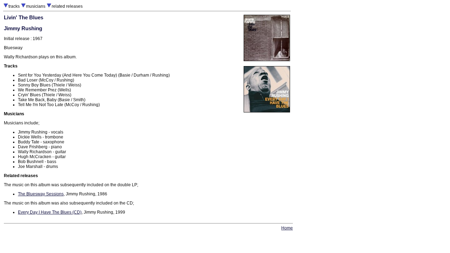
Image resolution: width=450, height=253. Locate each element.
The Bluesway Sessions (41, 194)
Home (287, 228)
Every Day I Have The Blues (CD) (50, 212)
